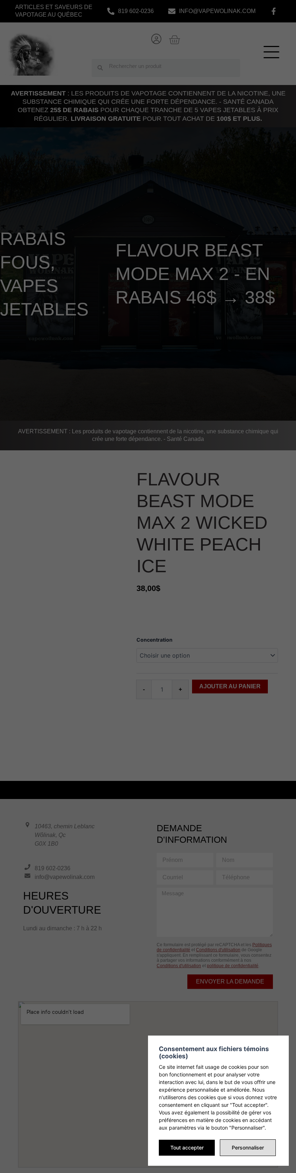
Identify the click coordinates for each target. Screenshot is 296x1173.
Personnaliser (248, 1147)
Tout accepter (187, 1147)
